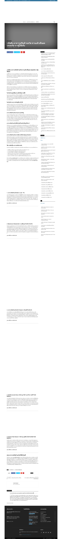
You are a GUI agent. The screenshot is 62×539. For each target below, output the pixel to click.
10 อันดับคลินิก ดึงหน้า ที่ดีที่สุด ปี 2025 (46, 188)
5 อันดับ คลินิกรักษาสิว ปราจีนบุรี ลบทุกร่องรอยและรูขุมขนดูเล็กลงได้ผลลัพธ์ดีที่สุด (48, 94)
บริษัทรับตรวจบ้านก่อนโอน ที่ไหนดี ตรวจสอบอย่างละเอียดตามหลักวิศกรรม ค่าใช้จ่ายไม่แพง (48, 123)
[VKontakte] (53, 0)
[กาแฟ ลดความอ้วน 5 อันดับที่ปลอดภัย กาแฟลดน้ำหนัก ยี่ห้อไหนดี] (26, 513)
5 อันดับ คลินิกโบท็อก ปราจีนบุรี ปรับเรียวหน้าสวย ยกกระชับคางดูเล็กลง (48, 73)
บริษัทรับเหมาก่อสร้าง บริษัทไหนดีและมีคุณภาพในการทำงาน (48, 108)
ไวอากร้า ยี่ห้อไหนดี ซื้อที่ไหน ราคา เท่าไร (46, 103)
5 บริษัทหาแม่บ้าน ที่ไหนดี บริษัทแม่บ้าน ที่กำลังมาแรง (48, 78)
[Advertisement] (31, 14)
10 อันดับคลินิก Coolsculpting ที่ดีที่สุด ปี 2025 (47, 193)
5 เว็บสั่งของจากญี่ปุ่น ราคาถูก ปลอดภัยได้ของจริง (48, 92)
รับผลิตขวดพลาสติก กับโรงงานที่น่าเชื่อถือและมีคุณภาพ (47, 120)
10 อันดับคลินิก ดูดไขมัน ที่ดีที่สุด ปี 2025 (46, 182)
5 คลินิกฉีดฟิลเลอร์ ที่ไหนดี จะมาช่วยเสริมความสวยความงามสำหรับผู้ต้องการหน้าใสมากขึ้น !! (47, 114)
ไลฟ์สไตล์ (42, 513)
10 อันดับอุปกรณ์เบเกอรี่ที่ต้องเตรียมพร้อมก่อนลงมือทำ (48, 131)
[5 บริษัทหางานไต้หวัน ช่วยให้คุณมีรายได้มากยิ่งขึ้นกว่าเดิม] (26, 523)
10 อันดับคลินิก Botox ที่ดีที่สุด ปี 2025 (46, 197)
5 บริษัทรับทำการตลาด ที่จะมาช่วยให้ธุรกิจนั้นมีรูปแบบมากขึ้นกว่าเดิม (48, 62)
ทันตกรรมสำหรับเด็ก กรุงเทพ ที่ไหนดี (46, 521)
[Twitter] (50, 0)
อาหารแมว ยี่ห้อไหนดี (43, 520)
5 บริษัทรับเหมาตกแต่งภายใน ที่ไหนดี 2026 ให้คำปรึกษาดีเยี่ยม (48, 60)
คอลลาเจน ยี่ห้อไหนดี (43, 514)
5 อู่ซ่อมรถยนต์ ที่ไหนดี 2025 (45, 97)
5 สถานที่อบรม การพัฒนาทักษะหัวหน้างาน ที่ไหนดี (14, 478)
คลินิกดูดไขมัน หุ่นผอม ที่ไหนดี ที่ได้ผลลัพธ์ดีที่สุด (47, 99)
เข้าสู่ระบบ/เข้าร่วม (16, 0)
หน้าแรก (20, 0)
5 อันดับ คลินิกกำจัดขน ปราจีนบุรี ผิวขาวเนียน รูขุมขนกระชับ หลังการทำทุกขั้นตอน (48, 84)
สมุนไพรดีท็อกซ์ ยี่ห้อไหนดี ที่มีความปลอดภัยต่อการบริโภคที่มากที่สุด (48, 117)
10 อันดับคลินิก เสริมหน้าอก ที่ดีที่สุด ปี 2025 (47, 186)
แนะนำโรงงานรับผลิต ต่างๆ (24, 0)
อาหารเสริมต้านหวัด (11, 469)
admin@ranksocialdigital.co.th (26, 534)
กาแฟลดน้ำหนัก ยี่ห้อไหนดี (32, 513)
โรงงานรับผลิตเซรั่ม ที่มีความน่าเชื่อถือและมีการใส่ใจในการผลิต (47, 106)
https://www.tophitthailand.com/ (16, 484)
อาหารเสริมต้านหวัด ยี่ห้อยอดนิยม (18, 469)
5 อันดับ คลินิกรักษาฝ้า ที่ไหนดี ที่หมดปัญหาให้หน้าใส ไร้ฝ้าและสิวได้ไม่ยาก (48, 57)
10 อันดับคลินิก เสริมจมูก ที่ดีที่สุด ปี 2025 (46, 184)
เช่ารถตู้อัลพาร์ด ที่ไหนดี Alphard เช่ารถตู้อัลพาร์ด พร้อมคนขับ (48, 125)
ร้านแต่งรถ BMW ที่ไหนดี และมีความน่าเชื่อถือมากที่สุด (48, 81)
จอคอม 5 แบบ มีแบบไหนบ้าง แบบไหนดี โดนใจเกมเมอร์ (48, 89)
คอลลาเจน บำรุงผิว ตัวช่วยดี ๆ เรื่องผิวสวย (47, 101)
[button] (54, 22)
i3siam (42, 140)
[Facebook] (49, 0)
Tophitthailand (10, 47)
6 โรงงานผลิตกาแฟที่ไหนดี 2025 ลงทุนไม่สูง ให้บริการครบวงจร (31, 478)
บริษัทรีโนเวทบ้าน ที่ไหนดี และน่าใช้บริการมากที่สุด (47, 87)
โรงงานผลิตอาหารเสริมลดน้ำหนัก (45, 517)
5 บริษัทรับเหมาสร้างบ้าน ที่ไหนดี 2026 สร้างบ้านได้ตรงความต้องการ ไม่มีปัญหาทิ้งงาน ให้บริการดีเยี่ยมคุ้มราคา (48, 66)
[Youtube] (54, 0)
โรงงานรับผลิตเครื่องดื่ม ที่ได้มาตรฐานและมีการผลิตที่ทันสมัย (47, 111)
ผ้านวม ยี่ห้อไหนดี (43, 516)
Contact (29, 0)
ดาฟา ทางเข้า (43, 203)
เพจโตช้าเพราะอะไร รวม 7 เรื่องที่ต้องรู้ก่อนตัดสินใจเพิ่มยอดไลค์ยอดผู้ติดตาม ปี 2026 (48, 54)
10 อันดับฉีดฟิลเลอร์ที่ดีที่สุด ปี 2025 (46, 195)
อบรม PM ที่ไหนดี (43, 518)
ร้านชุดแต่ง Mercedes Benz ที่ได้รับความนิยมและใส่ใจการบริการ (48, 128)
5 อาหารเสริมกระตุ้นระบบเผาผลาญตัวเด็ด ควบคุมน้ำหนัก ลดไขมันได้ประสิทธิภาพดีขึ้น (22, 493)
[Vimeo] (52, 0)
